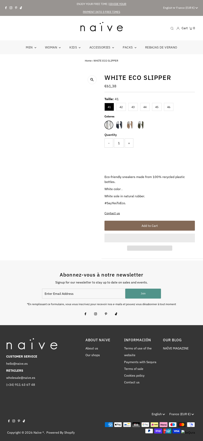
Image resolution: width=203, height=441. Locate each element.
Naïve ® (39, 432)
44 (145, 107)
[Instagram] (11, 8)
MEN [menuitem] (30, 47)
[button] (149, 238)
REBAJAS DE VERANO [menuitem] (161, 47)
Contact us (112, 213)
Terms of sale (133, 369)
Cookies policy (134, 375)
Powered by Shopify (60, 432)
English (168, 8)
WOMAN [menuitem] (51, 47)
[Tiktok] (21, 8)
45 (156, 107)
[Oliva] (141, 125)
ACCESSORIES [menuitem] (100, 47)
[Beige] (130, 125)
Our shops (92, 355)
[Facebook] (6, 8)
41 (109, 107)
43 (133, 107)
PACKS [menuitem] (128, 47)
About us (91, 348)
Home (88, 60)
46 (168, 107)
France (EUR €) (185, 8)
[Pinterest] (16, 8)
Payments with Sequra (140, 362)
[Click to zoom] (92, 79)
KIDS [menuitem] (73, 47)
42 (121, 107)
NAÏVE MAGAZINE (176, 348)
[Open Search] (172, 28)
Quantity (110, 135)
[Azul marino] (119, 125)
